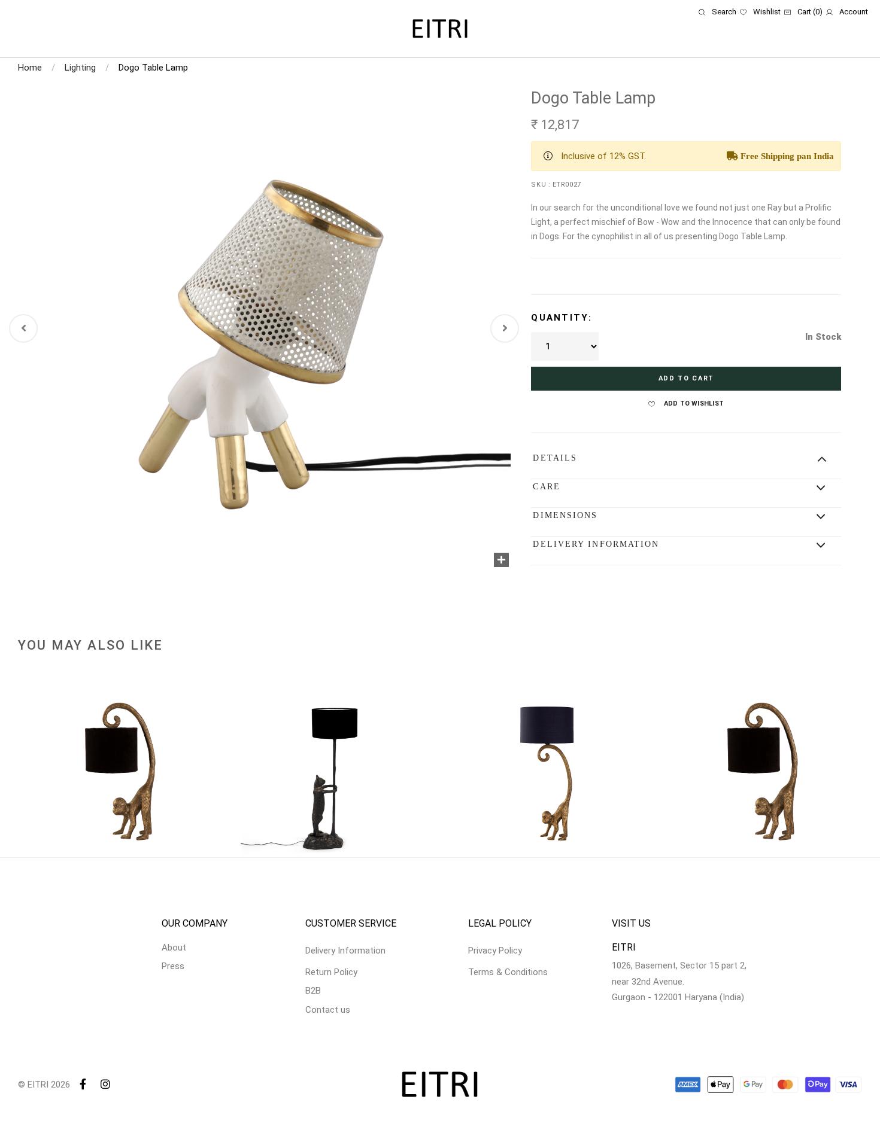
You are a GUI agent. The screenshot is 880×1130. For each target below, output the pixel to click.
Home (30, 67)
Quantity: (561, 317)
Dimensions (565, 515)
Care (546, 486)
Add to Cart (686, 378)
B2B (313, 990)
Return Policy (331, 972)
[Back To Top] (847, 1097)
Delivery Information (596, 544)
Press (173, 966)
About (174, 947)
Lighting (80, 67)
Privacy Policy (495, 950)
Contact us (327, 1009)
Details (555, 457)
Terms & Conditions (508, 972)
